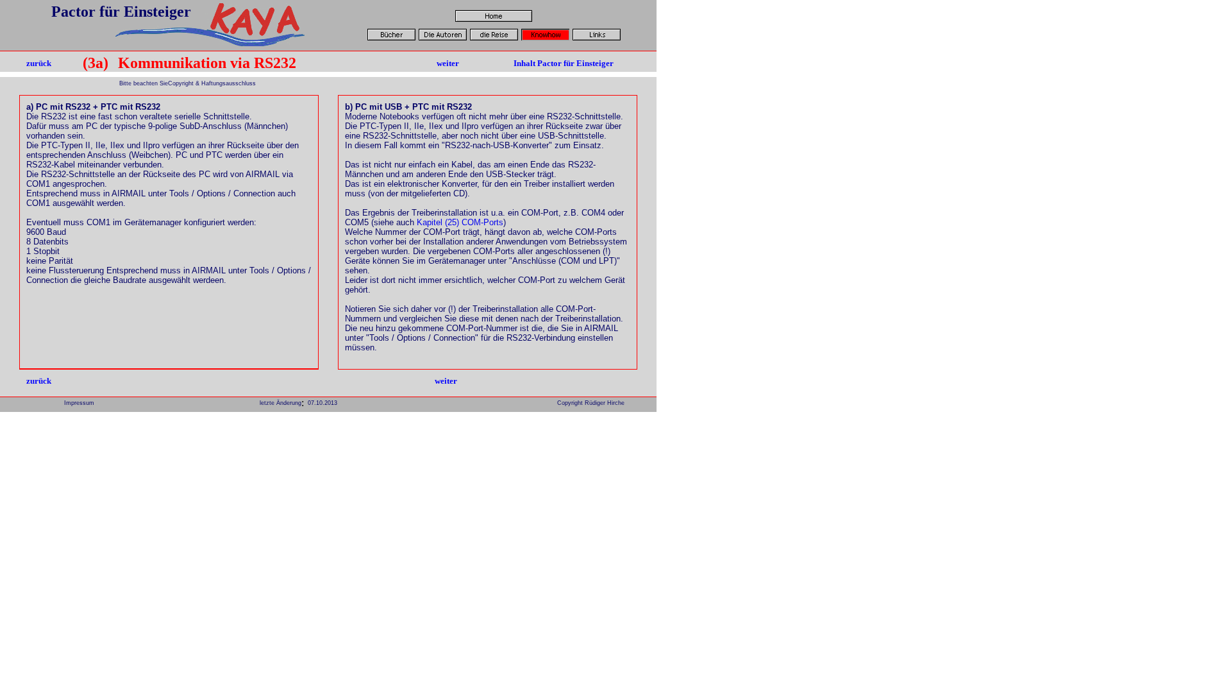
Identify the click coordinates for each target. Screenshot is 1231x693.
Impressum (79, 403)
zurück (38, 63)
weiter (448, 63)
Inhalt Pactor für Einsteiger (564, 63)
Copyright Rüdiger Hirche (590, 403)
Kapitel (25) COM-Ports (460, 222)
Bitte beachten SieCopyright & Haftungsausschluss (186, 83)
